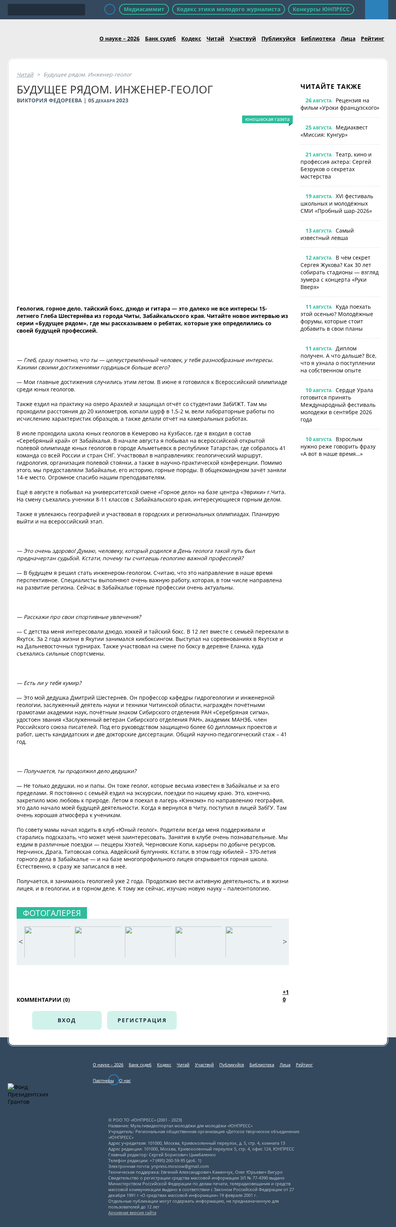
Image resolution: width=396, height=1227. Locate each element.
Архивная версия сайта (132, 1212)
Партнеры (103, 1080)
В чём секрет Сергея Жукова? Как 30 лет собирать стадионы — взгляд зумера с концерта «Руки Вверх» (339, 272)
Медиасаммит (144, 9)
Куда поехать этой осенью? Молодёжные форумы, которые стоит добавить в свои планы (336, 317)
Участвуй (243, 38)
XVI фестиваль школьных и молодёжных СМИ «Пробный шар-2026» (336, 203)
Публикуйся (278, 38)
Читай (215, 38)
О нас (125, 1080)
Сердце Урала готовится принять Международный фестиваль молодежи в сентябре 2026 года (338, 404)
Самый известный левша (327, 234)
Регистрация (142, 1020)
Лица (348, 38)
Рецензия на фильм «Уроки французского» (339, 104)
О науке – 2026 (119, 38)
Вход (67, 1020)
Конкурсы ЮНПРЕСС (321, 9)
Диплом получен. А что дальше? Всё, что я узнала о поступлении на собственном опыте (338, 359)
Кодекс (191, 38)
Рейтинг (372, 38)
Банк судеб (160, 38)
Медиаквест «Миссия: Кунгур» (334, 131)
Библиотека (318, 38)
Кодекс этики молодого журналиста (228, 9)
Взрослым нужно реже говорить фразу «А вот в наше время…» (338, 446)
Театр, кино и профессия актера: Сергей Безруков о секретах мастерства (336, 165)
